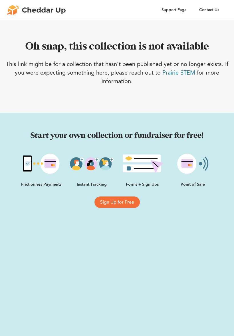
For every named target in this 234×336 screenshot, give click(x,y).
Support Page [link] (174, 9)
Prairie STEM (178, 72)
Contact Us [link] (209, 9)
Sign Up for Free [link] (117, 202)
